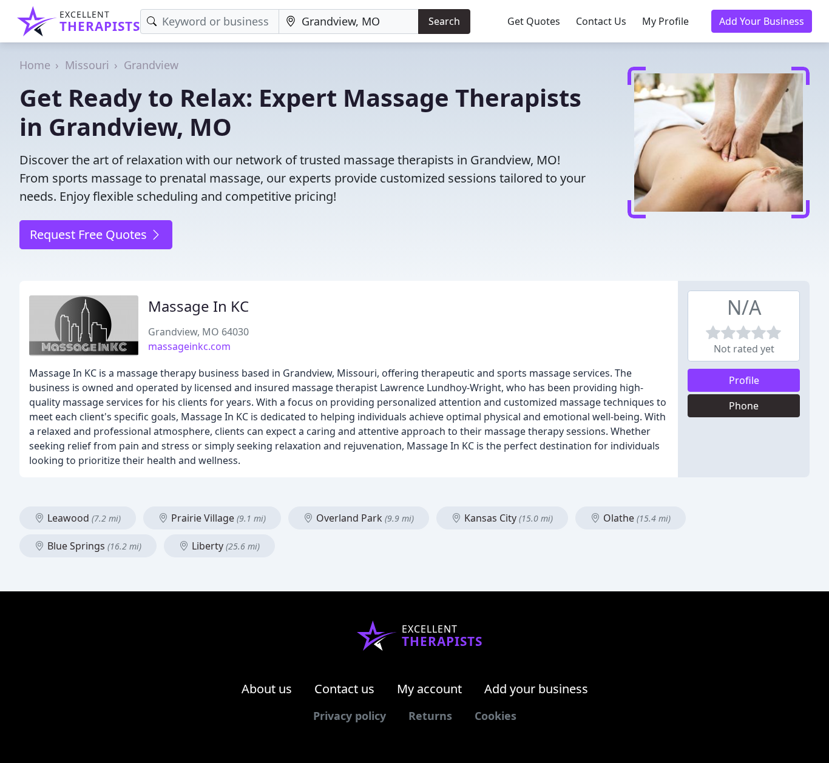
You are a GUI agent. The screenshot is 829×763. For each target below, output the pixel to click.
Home (34, 65)
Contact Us (601, 21)
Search (444, 21)
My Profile (665, 21)
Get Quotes (533, 21)
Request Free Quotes (90, 234)
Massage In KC (198, 306)
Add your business (536, 689)
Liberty (224, 546)
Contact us (344, 689)
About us (267, 689)
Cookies (495, 715)
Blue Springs (93, 546)
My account (429, 689)
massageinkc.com (189, 346)
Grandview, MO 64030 (198, 331)
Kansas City (507, 518)
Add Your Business (761, 21)
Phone (744, 405)
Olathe (636, 518)
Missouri (87, 65)
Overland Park (364, 518)
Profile (744, 380)
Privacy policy (349, 715)
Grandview (151, 65)
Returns (430, 715)
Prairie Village (217, 518)
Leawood (83, 518)
